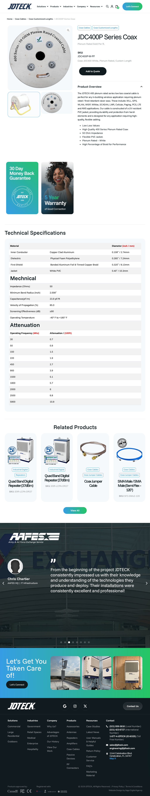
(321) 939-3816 (117, 726)
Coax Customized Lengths (41, 19)
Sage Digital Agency (133, 790)
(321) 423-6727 (117, 729)
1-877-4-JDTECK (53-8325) (123, 736)
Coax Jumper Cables (93, 475)
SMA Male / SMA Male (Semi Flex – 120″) (129, 485)
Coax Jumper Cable (93, 483)
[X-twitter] (85, 706)
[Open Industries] (74, 6)
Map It (113, 758)
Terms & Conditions (134, 786)
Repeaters (20, 475)
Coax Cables (20, 19)
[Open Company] (87, 6)
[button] (3, 583)
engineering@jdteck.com (122, 748)
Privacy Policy (118, 786)
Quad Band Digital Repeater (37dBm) (20, 483)
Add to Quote (93, 71)
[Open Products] (60, 6)
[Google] (64, 706)
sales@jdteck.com (119, 744)
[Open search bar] (107, 6)
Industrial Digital (20, 469)
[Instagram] (75, 706)
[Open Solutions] (48, 6)
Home (9, 19)
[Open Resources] (102, 6)
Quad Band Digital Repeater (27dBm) (57, 477)
